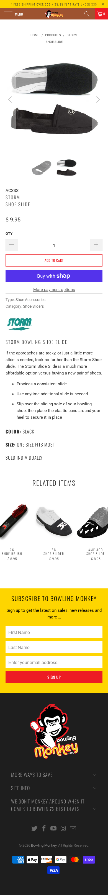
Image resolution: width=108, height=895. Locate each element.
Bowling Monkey (43, 845)
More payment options (54, 289)
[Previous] (10, 99)
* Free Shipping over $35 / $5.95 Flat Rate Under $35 (54, 4)
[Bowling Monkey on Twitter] (34, 829)
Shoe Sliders (33, 306)
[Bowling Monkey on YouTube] (54, 829)
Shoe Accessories (30, 299)
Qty (9, 233)
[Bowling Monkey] (54, 13)
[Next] (97, 99)
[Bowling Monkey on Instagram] (63, 829)
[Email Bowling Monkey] (73, 829)
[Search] (89, 13)
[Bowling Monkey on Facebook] (44, 829)
